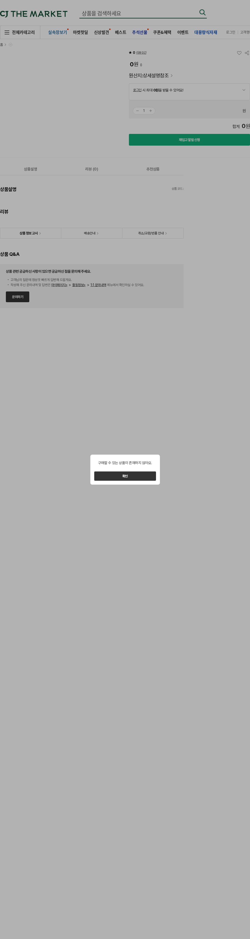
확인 (125, 476)
